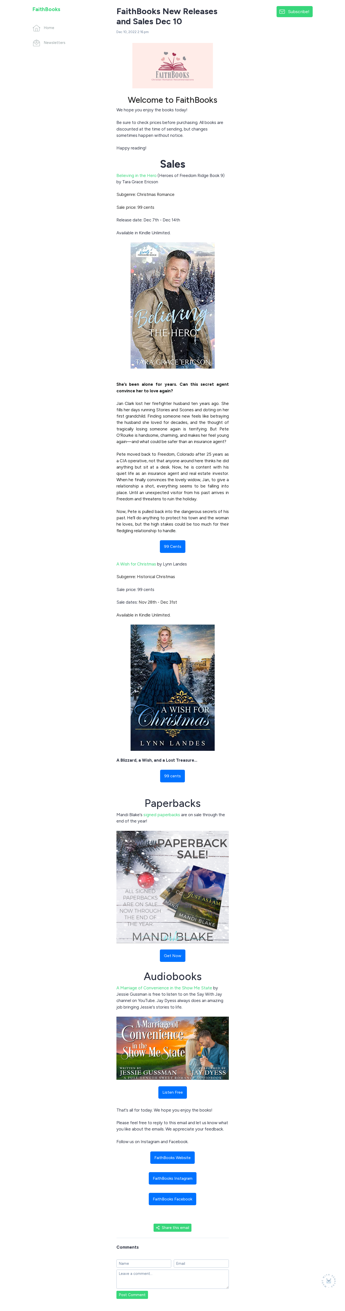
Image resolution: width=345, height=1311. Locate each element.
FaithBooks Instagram (172, 1178)
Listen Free (172, 1092)
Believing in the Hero (136, 175)
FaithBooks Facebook (172, 1199)
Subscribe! (298, 11)
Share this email (175, 1227)
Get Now (172, 955)
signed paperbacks (161, 814)
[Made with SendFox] (329, 1281)
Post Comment (132, 1295)
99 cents (172, 776)
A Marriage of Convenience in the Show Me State (164, 987)
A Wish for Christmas (136, 564)
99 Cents (172, 546)
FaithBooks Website (172, 1157)
